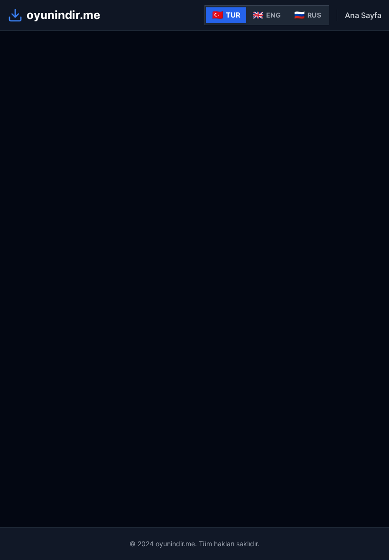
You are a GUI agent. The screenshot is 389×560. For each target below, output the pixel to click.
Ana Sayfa (363, 15)
